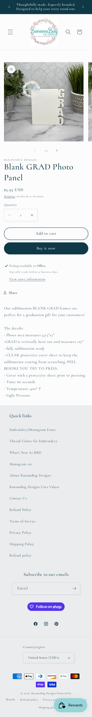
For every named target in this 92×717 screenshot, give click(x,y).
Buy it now (46, 248)
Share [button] (13, 293)
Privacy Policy (20, 532)
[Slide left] (35, 150)
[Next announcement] (83, 7)
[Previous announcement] (9, 7)
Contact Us (18, 498)
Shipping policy (48, 707)
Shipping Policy (21, 544)
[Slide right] (57, 150)
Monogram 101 (20, 464)
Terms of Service (22, 521)
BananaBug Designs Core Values (34, 487)
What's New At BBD (25, 452)
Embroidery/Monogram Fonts (32, 430)
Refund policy (20, 555)
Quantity (10, 205)
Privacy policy (52, 699)
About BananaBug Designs (30, 475)
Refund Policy (20, 510)
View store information (27, 279)
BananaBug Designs (43, 693)
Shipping (9, 196)
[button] (10, 32)
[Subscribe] (74, 588)
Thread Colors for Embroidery (33, 441)
